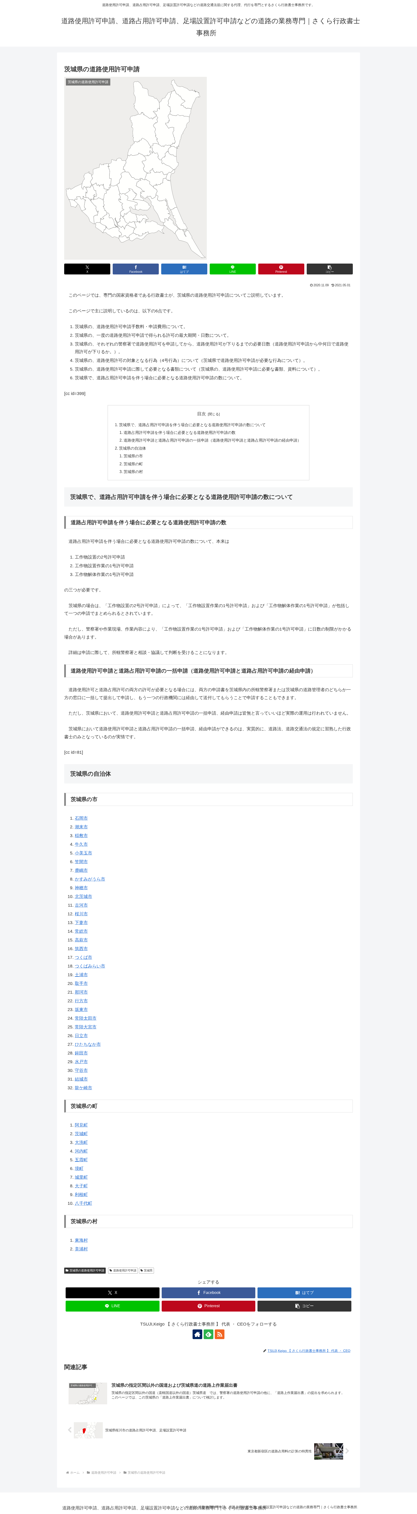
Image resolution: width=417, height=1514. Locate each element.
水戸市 (81, 1061)
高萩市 (81, 940)
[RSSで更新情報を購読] (219, 1334)
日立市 (81, 1035)
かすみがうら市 (90, 879)
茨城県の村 (133, 471)
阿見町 (81, 1125)
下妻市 (81, 922)
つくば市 (83, 957)
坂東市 (81, 1009)
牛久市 (81, 844)
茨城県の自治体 (132, 448)
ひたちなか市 (88, 1044)
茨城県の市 (133, 456)
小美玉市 (83, 853)
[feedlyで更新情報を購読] (208, 1334)
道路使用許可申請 (124, 1270)
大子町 (81, 1186)
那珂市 (81, 992)
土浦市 (81, 974)
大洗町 (81, 1142)
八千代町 (83, 1203)
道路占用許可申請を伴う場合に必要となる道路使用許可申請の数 (180, 432)
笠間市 (81, 861)
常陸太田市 (86, 1018)
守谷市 (81, 1070)
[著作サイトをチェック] (197, 1334)
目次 (201, 413)
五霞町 (81, 1159)
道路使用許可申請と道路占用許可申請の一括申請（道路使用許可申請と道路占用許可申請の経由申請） (212, 440)
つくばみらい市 (90, 966)
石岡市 (81, 818)
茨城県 (148, 1270)
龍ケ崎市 (83, 1087)
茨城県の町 (133, 464)
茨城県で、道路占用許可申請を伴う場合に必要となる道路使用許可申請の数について (192, 425)
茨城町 (81, 1133)
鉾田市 (81, 1053)
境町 (79, 1168)
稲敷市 (81, 835)
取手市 (81, 983)
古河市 (81, 905)
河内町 (81, 1151)
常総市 (81, 931)
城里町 (81, 1177)
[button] (330, 269)
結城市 (81, 1079)
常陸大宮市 (86, 1027)
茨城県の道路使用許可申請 (87, 1270)
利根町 (81, 1194)
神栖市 (81, 887)
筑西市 (81, 948)
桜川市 (81, 913)
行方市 (81, 1000)
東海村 (81, 1240)
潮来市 (81, 827)
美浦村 (81, 1249)
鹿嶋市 (81, 870)
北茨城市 (83, 896)
